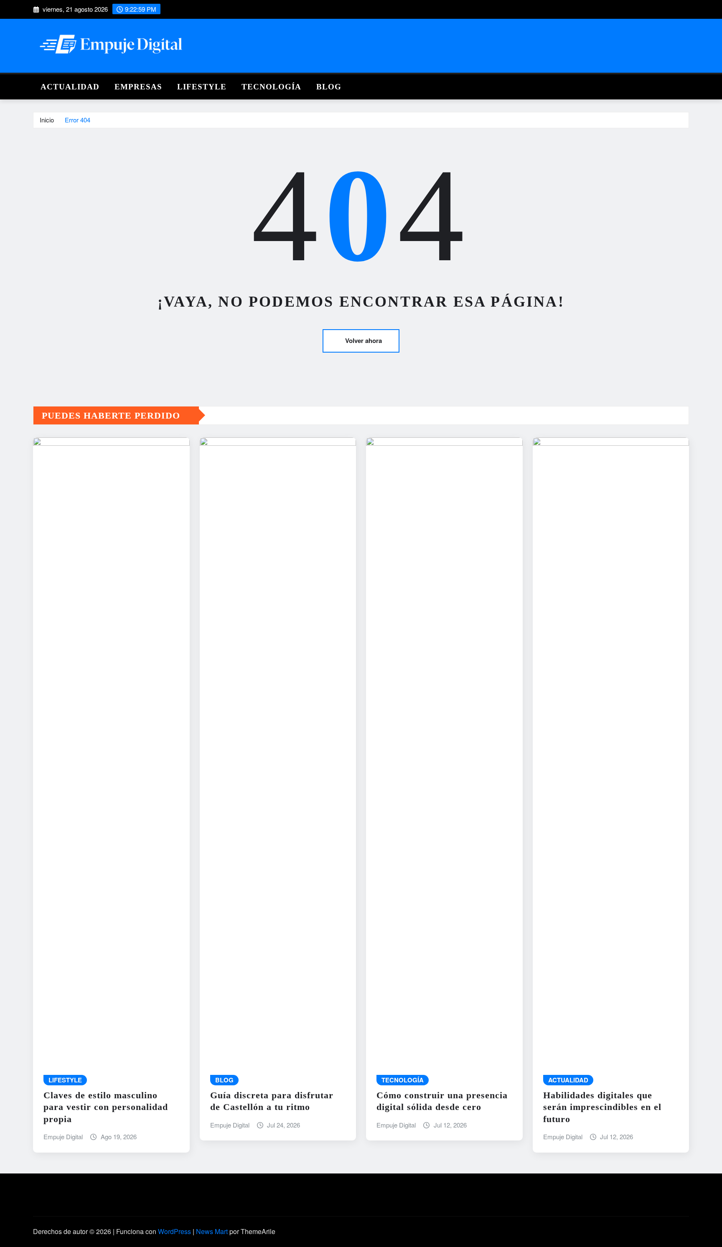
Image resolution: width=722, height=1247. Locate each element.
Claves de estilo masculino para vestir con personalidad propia (105, 1107)
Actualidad (70, 86)
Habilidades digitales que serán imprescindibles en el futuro (602, 1107)
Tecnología (271, 86)
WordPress (174, 1231)
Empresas (138, 86)
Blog (328, 86)
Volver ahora (363, 340)
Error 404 (77, 119)
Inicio (47, 119)
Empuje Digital (63, 1136)
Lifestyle (201, 86)
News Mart (212, 1231)
